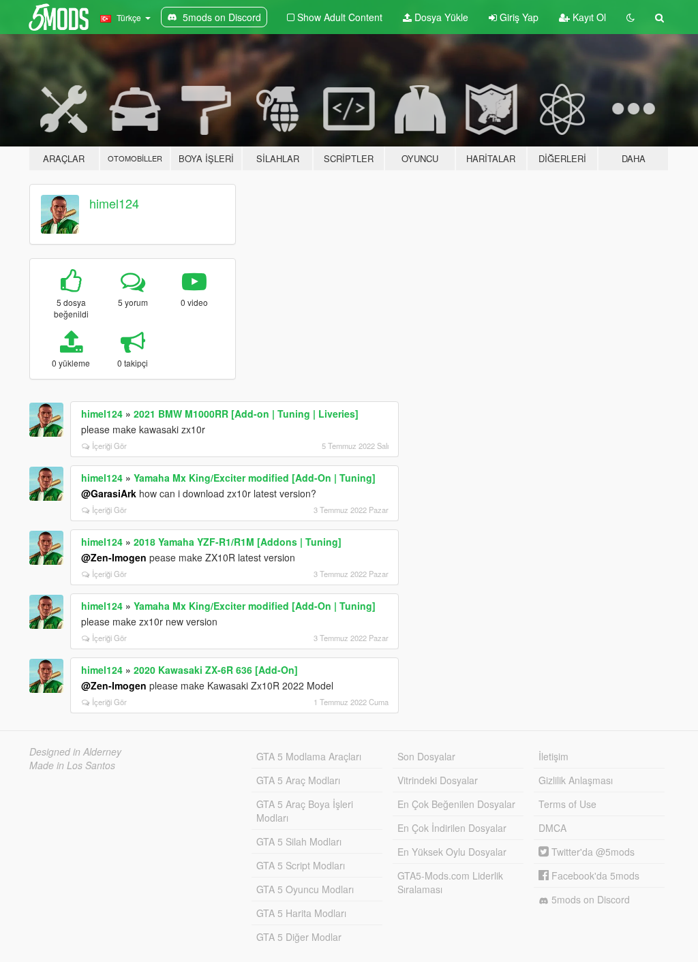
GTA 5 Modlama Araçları (308, 756)
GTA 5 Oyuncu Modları (305, 889)
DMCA (552, 828)
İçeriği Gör (109, 445)
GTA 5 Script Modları (300, 865)
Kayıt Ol (588, 17)
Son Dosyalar (426, 756)
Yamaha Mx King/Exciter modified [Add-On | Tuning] (255, 477)
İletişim (553, 756)
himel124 (114, 203)
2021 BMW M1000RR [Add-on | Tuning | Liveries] (246, 413)
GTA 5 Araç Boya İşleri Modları (304, 810)
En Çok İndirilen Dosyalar (451, 828)
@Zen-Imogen (114, 557)
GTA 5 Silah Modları (299, 841)
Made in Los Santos (72, 765)
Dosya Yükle (440, 17)
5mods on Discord (589, 899)
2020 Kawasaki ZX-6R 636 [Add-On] (216, 670)
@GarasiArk (108, 493)
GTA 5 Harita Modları (301, 913)
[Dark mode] (630, 17)
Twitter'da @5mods (592, 851)
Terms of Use (567, 804)
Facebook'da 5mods (594, 875)
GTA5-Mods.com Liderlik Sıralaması (450, 882)
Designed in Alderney (75, 751)
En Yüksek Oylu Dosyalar (451, 851)
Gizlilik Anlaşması (575, 780)
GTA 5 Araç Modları (298, 780)
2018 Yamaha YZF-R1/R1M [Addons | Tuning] (238, 541)
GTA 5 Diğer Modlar (299, 937)
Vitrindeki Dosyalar (437, 780)
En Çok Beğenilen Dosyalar (456, 804)
